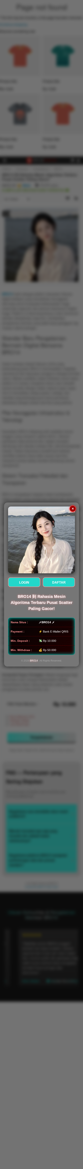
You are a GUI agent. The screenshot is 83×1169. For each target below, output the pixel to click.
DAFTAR (59, 582)
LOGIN (24, 582)
